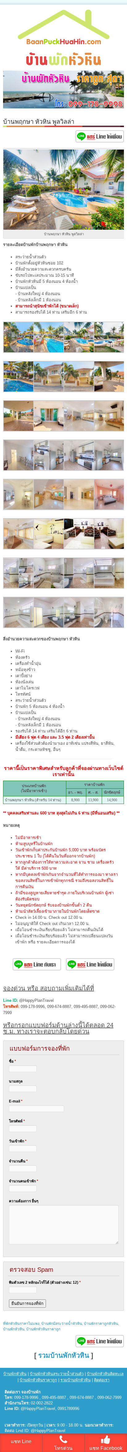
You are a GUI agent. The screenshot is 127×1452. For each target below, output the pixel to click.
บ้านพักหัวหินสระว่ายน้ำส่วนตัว (57, 1374)
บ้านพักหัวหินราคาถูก (43, 1329)
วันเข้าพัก (18, 1141)
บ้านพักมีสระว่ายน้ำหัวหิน (61, 1323)
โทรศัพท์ (17, 1121)
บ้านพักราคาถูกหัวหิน (101, 1323)
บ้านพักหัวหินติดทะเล (105, 1374)
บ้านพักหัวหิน (13, 1329)
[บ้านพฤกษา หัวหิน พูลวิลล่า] (19, 351)
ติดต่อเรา (101, 1380)
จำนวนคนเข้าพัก (23, 1181)
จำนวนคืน (18, 1161)
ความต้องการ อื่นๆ (23, 1201)
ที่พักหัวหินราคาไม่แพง (21, 1323)
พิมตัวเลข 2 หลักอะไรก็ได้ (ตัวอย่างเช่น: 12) (45, 1282)
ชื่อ (12, 1061)
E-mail (16, 1101)
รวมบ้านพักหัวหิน (63, 1355)
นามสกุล (16, 1081)
